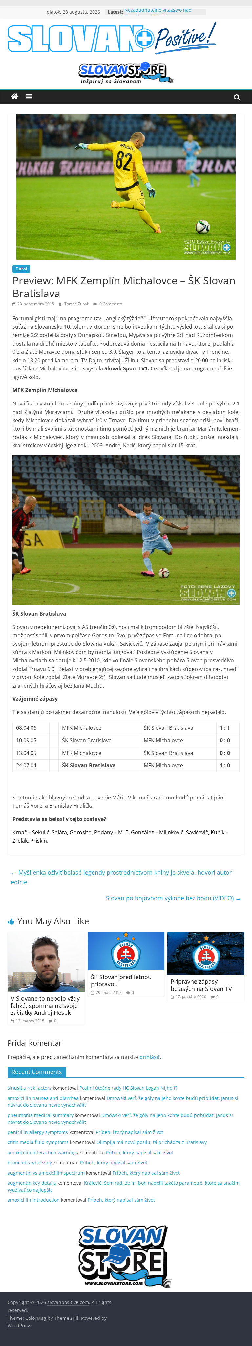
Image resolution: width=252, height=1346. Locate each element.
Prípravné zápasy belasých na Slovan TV (201, 985)
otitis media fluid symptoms (38, 1142)
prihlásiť (149, 1057)
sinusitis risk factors (30, 1088)
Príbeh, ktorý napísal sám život (129, 1132)
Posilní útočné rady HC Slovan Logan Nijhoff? (128, 1088)
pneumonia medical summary (41, 1115)
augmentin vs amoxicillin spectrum (46, 1173)
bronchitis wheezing (30, 1162)
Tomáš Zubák (77, 304)
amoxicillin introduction (34, 1200)
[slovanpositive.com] (15, 97)
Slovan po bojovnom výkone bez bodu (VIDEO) (173, 898)
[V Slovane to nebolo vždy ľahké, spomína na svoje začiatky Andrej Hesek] (46, 936)
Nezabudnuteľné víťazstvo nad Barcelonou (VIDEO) (158, 15)
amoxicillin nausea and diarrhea (43, 1098)
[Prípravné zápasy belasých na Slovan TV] (205, 936)
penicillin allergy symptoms (38, 1132)
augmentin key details (32, 1183)
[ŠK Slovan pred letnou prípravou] (126, 936)
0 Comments (110, 304)
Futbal (21, 269)
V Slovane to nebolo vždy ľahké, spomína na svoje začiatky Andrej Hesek (45, 1005)
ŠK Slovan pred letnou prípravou (121, 980)
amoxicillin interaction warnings (43, 1152)
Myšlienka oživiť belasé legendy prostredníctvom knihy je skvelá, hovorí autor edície (121, 877)
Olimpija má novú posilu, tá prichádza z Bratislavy (151, 1142)
